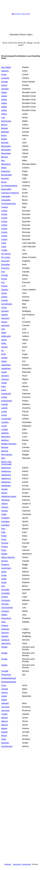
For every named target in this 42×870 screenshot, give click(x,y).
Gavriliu (4, 289)
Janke (4, 372)
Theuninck (6, 674)
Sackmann (6, 568)
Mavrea (4, 451)
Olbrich (4, 503)
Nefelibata (6, 486)
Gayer (4, 293)
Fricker (4, 286)
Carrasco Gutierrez (10, 193)
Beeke (4, 139)
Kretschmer (6, 401)
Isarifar (4, 358)
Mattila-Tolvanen (8, 444)
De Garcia (6, 254)
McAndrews (6, 454)
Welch (4, 735)
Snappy (4, 625)
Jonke (4, 383)
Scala (3, 575)
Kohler (4, 397)
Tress (3, 685)
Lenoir (4, 411)
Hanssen (5, 318)
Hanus (4, 322)
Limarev (5, 422)
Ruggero (5, 564)
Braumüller (6, 189)
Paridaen (5, 518)
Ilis (2, 350)
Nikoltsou (5, 500)
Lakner (4, 408)
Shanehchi (6, 618)
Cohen (4, 211)
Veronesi (5, 707)
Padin (4, 514)
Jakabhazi (6, 365)
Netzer (4, 493)
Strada (4, 647)
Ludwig (4, 429)
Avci (3, 117)
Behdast (5, 132)
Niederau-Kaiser (8, 496)
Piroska (4, 543)
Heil (3, 329)
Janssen (5, 376)
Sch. (3, 586)
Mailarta (5, 433)
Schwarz (5, 611)
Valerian (5, 703)
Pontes (4, 546)
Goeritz (4, 300)
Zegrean (5, 743)
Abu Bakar (6, 67)
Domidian (5, 264)
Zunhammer (6, 746)
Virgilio (4, 714)
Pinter (4, 536)
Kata (3, 386)
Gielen (4, 297)
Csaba (4, 250)
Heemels (5, 325)
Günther (5, 311)
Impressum (17, 864)
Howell (4, 347)
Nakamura (6, 468)
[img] (21, 35)
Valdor (4, 700)
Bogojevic (5, 171)
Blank (3, 168)
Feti (3, 272)
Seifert (4, 615)
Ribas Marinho (8, 557)
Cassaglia (5, 196)
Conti (3, 246)
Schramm (5, 600)
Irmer (3, 354)
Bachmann (6, 121)
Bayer (4, 135)
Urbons (4, 692)
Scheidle (5, 589)
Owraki (4, 511)
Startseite (7, 864)
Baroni (4, 125)
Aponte (4, 81)
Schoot (4, 597)
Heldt (3, 332)
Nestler (4, 489)
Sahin (4, 572)
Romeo (4, 561)
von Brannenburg (9, 185)
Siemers (5, 633)
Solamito (5, 629)
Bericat (4, 157)
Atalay (4, 92)
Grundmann (6, 304)
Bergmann (6, 146)
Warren (4, 718)
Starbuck (5, 640)
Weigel (4, 732)
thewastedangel (8, 678)
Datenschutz (26, 864)
